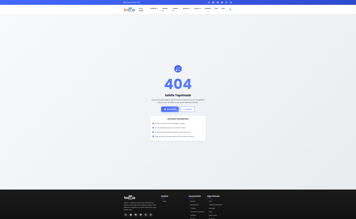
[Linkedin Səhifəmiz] (222, 2)
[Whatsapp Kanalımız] (208, 2)
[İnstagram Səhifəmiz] (226, 2)
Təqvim (197, 8)
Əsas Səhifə (141, 9)
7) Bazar (193, 208)
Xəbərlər (208, 8)
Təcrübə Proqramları (197, 212)
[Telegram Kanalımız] (213, 2)
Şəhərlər (186, 8)
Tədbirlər (153, 8)
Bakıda (192, 201)
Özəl (216, 8)
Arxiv (223, 8)
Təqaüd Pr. (175, 9)
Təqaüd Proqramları (216, 205)
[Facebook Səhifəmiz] (217, 2)
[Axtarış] (230, 10)
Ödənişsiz (212, 208)
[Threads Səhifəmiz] (230, 2)
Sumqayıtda (194, 205)
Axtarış (189, 109)
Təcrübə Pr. (165, 9)
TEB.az (164, 201)
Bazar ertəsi (213, 215)
